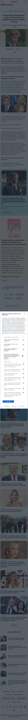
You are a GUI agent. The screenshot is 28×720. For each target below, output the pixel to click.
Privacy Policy (21, 406)
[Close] (25, 314)
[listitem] (14, 337)
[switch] (23, 340)
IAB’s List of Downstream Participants (15, 333)
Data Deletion (6, 406)
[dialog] (14, 360)
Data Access (14, 406)
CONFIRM (8, 401)
